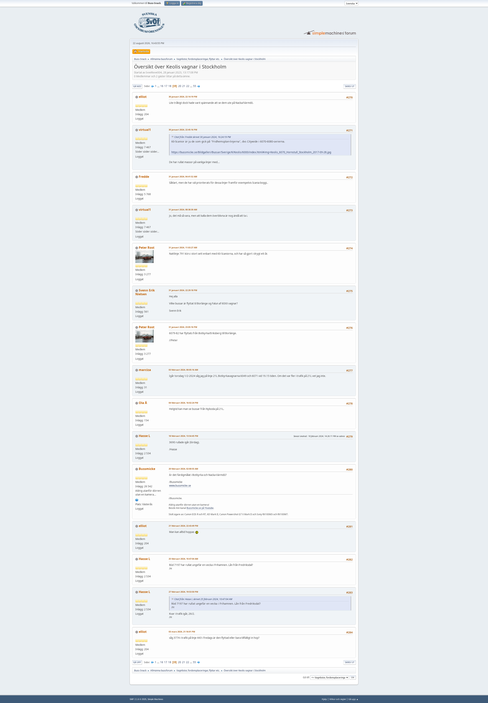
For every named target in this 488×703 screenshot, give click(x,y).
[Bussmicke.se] (136, 499)
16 (161, 86)
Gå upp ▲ (353, 699)
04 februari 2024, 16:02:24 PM (183, 402)
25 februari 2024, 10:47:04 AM (183, 558)
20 (179, 86)
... (158, 86)
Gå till (306, 677)
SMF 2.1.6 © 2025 (138, 699)
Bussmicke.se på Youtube (200, 508)
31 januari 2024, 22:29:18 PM (183, 290)
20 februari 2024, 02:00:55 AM (183, 468)
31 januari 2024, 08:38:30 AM (183, 209)
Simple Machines (155, 699)
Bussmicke (147, 469)
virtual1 (145, 130)
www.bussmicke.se (180, 485)
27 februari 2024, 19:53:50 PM (183, 591)
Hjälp (324, 699)
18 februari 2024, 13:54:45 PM (183, 435)
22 (187, 86)
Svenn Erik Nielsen (145, 292)
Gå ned (137, 86)
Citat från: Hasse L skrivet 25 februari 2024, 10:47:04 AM (203, 599)
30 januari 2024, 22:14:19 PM (183, 96)
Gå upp (137, 662)
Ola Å (143, 403)
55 (194, 86)
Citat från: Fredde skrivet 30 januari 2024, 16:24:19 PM (202, 137)
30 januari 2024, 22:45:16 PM (183, 129)
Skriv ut (349, 86)
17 (165, 86)
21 (183, 86)
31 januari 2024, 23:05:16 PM (183, 327)
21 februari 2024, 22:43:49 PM (183, 525)
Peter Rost (146, 247)
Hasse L (144, 436)
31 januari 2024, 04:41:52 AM (183, 176)
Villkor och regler (337, 699)
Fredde (144, 177)
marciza (145, 370)
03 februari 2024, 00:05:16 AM (183, 369)
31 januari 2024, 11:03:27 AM (183, 247)
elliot (143, 97)
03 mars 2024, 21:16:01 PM (182, 631)
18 (169, 86)
